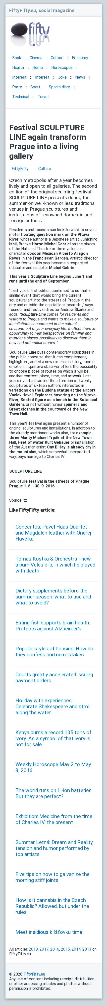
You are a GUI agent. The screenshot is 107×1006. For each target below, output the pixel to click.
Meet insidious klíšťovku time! (49, 932)
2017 (44, 949)
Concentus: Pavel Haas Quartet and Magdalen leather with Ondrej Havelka (53, 533)
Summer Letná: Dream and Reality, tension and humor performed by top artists (54, 848)
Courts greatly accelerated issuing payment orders (54, 678)
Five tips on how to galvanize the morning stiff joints (52, 877)
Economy (80, 57)
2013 (86, 949)
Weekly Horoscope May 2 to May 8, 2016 (53, 767)
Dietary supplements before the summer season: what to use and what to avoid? (53, 597)
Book (16, 57)
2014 (76, 949)
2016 (54, 949)
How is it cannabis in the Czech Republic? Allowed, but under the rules (52, 906)
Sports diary (59, 87)
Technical (20, 96)
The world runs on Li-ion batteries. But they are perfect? (54, 793)
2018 (33, 949)
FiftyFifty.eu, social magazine (41, 10)
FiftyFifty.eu (34, 974)
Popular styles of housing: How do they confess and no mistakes (54, 652)
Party (17, 87)
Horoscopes (62, 67)
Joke (62, 77)
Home (37, 67)
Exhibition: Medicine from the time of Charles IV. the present (53, 819)
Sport (35, 87)
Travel (43, 96)
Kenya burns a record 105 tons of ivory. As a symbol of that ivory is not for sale (53, 738)
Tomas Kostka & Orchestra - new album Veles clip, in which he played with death (55, 565)
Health (18, 67)
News (80, 77)
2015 (65, 949)
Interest (19, 77)
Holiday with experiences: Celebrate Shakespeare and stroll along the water (53, 707)
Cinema (36, 57)
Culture (57, 57)
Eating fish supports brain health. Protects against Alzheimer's (52, 626)
